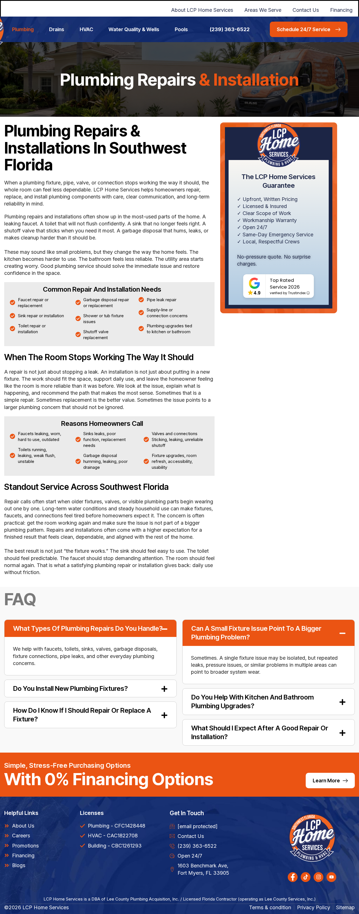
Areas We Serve (262, 10)
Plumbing (23, 29)
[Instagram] (318, 877)
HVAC (86, 29)
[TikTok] (305, 877)
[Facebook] (293, 877)
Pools (181, 29)
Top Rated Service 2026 (285, 283)
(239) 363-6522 (230, 29)
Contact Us (306, 10)
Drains (56, 29)
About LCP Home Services (202, 10)
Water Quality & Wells (134, 29)
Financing (341, 10)
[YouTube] (331, 877)
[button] (90, 628)
